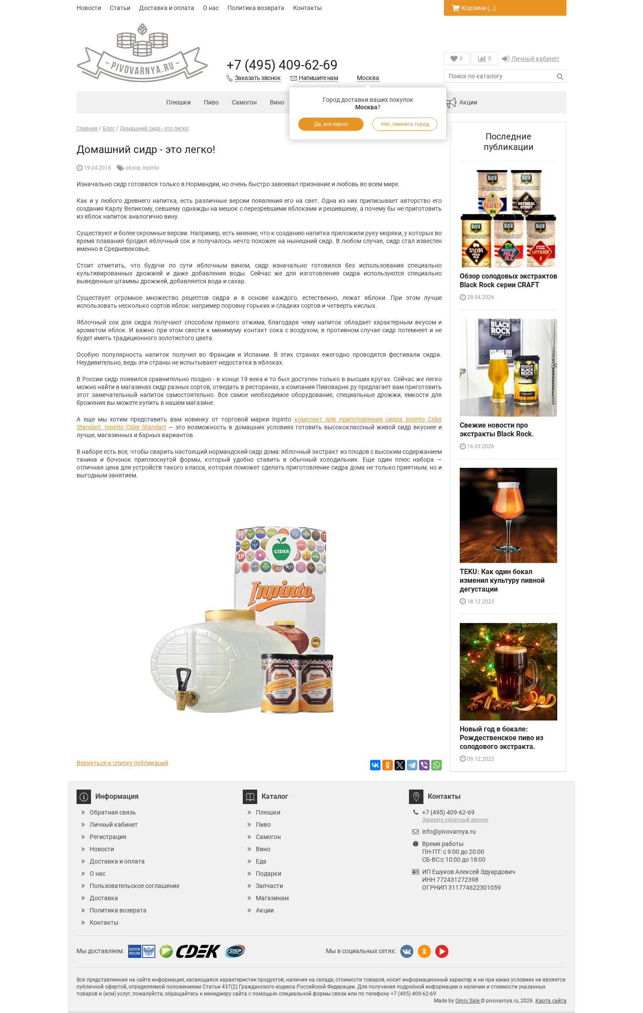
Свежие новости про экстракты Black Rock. (497, 429)
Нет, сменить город (405, 124)
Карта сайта (550, 1001)
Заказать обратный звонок (455, 820)
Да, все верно (331, 124)
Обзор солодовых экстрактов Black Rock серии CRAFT (508, 280)
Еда (261, 861)
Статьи (120, 7)
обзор (133, 168)
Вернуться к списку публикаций (122, 762)
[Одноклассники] (387, 765)
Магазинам (272, 898)
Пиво (211, 102)
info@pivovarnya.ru (449, 831)
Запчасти (269, 885)
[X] (400, 765)
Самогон (244, 102)
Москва (368, 77)
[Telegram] (412, 765)
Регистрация (108, 836)
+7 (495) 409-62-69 (282, 65)
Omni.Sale (468, 1001)
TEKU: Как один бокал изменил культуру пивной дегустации (502, 580)
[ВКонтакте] (375, 765)
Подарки (268, 873)
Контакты (307, 7)
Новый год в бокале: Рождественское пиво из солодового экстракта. (501, 738)
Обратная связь (113, 812)
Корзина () (478, 7)
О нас (211, 7)
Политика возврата (255, 7)
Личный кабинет (535, 58)
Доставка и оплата (166, 7)
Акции (468, 102)
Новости (89, 7)
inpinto (151, 168)
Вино (277, 102)
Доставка (104, 898)
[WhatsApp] (436, 765)
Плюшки (178, 102)
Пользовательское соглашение (134, 885)
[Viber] (424, 765)
